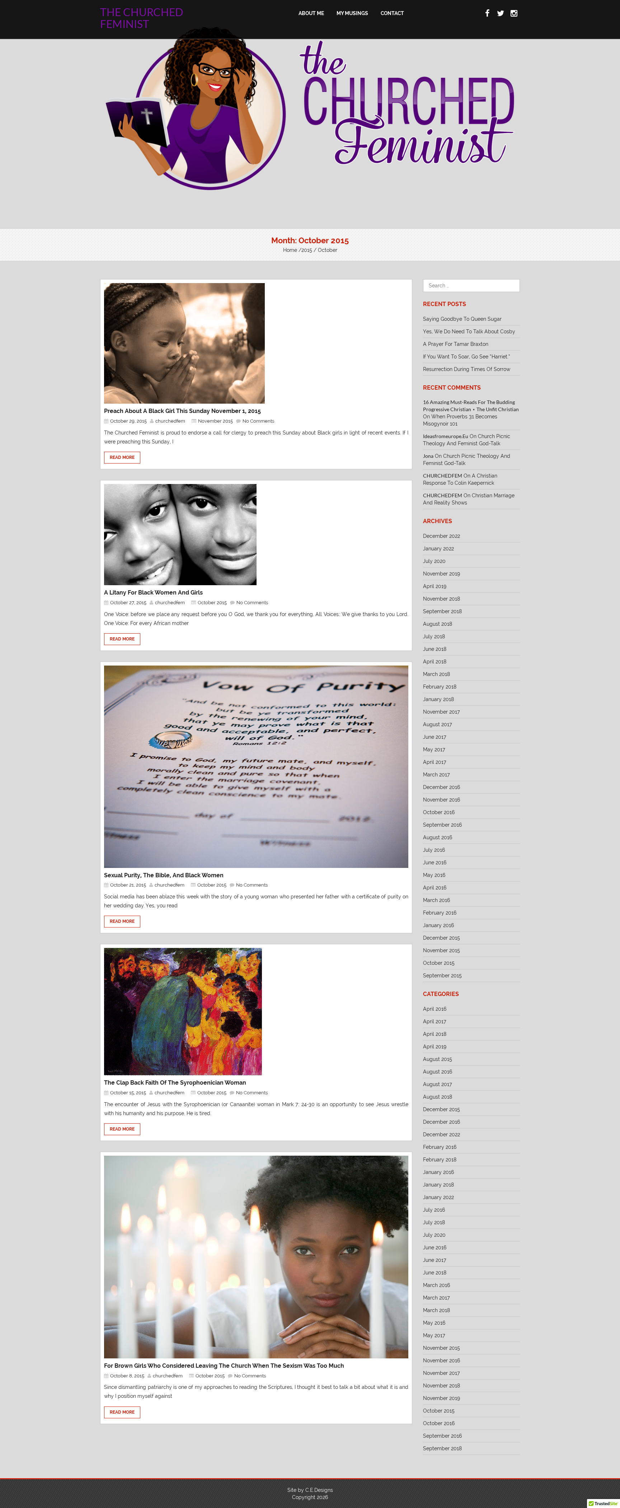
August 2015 (437, 1059)
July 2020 (434, 561)
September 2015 (442, 975)
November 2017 (441, 712)
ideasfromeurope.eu (445, 436)
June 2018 (434, 649)
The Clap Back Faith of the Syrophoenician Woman (175, 1082)
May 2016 (434, 875)
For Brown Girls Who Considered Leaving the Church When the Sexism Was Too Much (224, 1365)
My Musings (352, 13)
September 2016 (442, 825)
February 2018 (439, 687)
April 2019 (434, 586)
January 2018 (438, 699)
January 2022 (438, 548)
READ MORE (122, 457)
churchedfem (170, 421)
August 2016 (437, 837)
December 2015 (441, 938)
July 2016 (434, 850)
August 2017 (437, 724)
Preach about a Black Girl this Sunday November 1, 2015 (182, 411)
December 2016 (441, 787)
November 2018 (441, 599)
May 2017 (434, 749)
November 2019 (441, 574)
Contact (392, 13)
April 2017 (434, 762)
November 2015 (215, 421)
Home (290, 250)
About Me (311, 13)
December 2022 (441, 536)
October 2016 (439, 812)
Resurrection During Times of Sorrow (466, 369)
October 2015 (212, 602)
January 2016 (438, 925)
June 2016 (434, 862)
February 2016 (439, 913)
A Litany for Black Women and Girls (153, 592)
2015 (306, 250)
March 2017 (436, 775)
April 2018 (434, 661)
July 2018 (434, 636)
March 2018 (436, 674)
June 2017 (434, 737)
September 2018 (442, 611)
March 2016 (436, 900)
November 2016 (441, 800)
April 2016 (434, 888)
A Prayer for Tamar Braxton (455, 344)
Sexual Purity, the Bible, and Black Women (164, 875)
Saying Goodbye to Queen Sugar (462, 319)
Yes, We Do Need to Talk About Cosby (469, 331)
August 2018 (437, 624)
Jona (428, 456)
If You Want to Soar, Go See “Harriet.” (466, 357)
